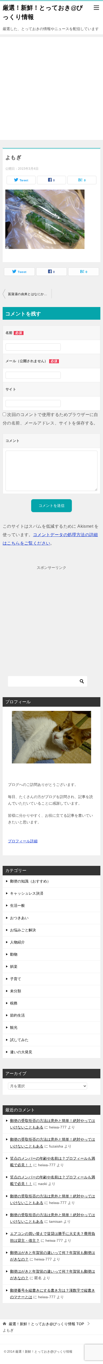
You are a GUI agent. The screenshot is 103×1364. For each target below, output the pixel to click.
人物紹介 (17, 942)
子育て (15, 979)
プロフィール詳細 (23, 841)
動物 (13, 954)
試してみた (19, 1040)
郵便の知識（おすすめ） (30, 881)
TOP (46, 1324)
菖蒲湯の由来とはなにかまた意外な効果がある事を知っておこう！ (30, 294)
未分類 (15, 991)
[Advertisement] (51, 88)
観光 (13, 1027)
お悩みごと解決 (23, 930)
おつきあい (19, 918)
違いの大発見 (21, 1052)
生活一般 (17, 905)
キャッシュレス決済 (26, 893)
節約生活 (17, 1015)
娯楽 (13, 966)
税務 (13, 1003)
